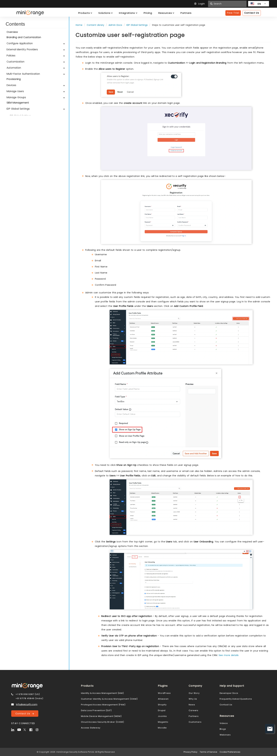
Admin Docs (115, 25)
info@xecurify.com (26, 704)
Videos (224, 723)
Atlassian (163, 698)
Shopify (162, 704)
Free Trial (233, 12)
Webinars (225, 734)
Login (201, 3)
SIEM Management (18, 102)
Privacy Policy (190, 752)
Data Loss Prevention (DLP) (96, 710)
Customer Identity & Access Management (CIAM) (109, 698)
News (192, 704)
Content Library (95, 25)
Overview (12, 32)
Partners (193, 716)
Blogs (223, 729)
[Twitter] (26, 729)
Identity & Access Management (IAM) (102, 693)
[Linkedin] (14, 729)
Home (79, 25)
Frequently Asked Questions (236, 698)
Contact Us (23, 713)
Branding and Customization (24, 37)
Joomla (162, 716)
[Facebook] (32, 729)
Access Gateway (90, 727)
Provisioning (14, 79)
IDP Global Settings (137, 25)
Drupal (162, 710)
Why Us (193, 698)
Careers (193, 710)
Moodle (162, 727)
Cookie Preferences (230, 752)
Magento (163, 721)
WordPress (164, 693)
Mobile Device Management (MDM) (101, 716)
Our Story (194, 693)
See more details (229, 655)
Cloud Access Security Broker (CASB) (102, 721)
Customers (195, 721)
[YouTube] (20, 729)
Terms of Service (208, 752)
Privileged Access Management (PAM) (103, 704)
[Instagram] (38, 729)
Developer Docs (229, 693)
